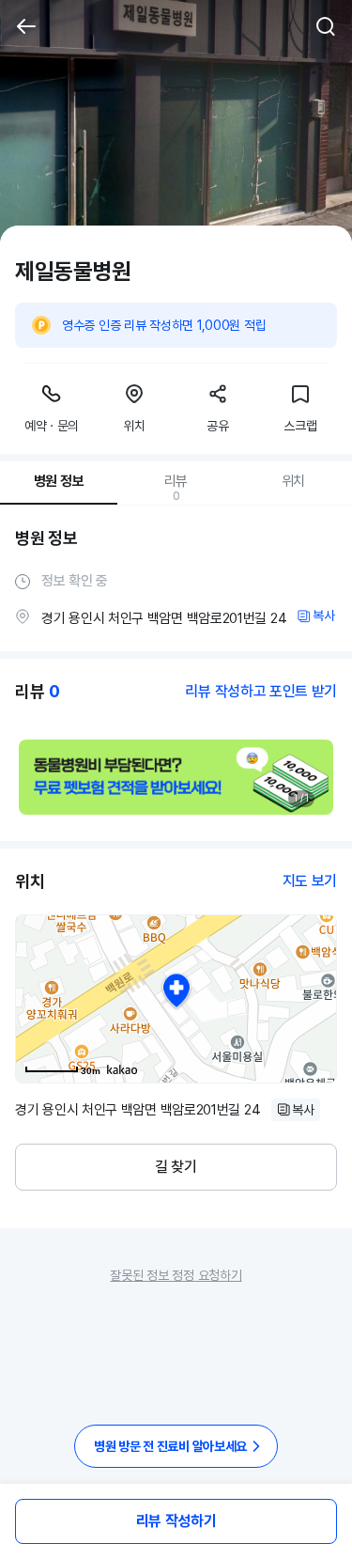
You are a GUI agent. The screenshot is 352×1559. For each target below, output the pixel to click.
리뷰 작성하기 (176, 1521)
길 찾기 (176, 1167)
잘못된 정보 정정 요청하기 (175, 1275)
